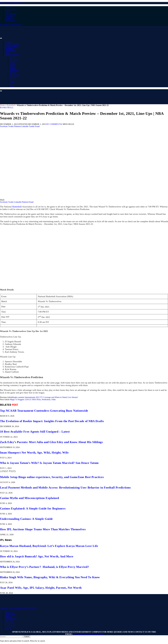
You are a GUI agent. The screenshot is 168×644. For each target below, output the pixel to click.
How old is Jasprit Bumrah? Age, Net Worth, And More (36, 556)
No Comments (53, 124)
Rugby (12, 82)
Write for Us (10, 16)
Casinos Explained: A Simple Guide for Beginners (33, 508)
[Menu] (1, 38)
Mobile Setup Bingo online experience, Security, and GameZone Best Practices (52, 477)
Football (10, 51)
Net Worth (14, 77)
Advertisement (10, 14)
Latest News (12, 44)
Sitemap (8, 628)
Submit (26, 636)
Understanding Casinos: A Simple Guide (26, 518)
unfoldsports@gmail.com (88, 634)
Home (8, 42)
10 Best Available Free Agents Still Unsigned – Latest (35, 431)
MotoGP (13, 62)
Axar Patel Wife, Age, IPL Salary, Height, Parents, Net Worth (41, 587)
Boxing (13, 64)
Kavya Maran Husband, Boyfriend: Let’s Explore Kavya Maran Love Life (49, 546)
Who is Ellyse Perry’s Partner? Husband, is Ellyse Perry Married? (44, 566)
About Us (9, 7)
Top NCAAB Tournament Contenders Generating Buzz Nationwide (44, 410)
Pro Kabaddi (15, 75)
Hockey (13, 73)
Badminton (14, 70)
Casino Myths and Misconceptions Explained (29, 498)
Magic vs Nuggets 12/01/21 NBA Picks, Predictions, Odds (33, 399)
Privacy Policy (10, 9)
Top (7, 53)
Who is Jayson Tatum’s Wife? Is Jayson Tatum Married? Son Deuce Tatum (49, 462)
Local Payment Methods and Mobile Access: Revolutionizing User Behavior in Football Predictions (65, 487)
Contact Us (9, 18)
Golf (11, 86)
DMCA (8, 12)
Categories (11, 46)
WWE (12, 66)
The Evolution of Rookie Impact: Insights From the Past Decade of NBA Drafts (52, 421)
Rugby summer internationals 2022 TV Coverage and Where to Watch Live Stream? (45, 397)
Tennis (12, 68)
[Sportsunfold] (63, 37)
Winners (13, 79)
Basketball (14, 59)
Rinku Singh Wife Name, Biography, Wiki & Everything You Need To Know (50, 577)
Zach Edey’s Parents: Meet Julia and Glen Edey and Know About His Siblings (51, 442)
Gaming (13, 57)
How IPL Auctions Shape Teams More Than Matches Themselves (43, 529)
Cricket (9, 48)
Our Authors (10, 20)
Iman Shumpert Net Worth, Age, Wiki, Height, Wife (34, 452)
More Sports (12, 55)
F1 (11, 84)
